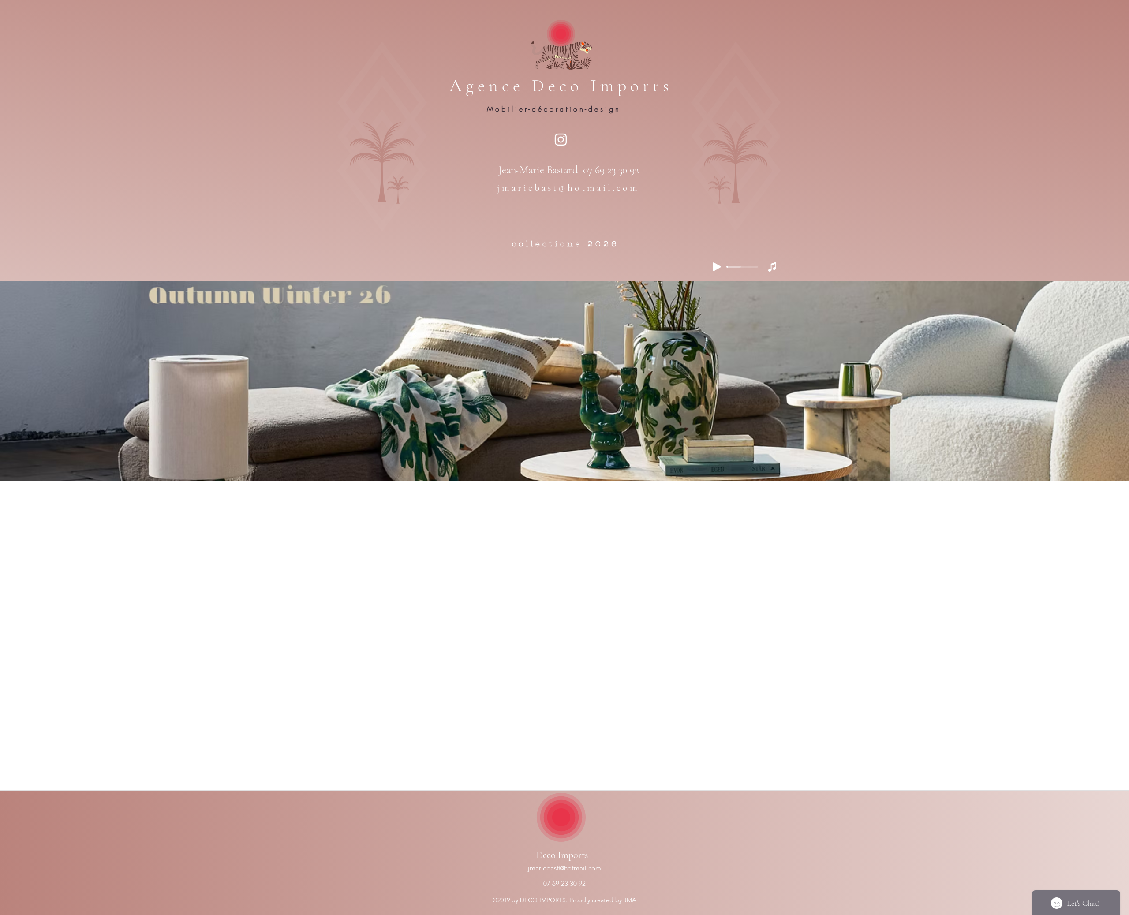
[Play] (717, 266)
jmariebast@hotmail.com (564, 868)
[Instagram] (561, 139)
